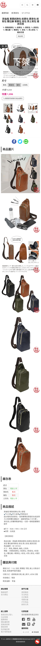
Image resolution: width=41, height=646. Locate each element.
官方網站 (4, 595)
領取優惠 (36, 632)
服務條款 (4, 619)
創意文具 (24, 604)
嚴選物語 (5, 13)
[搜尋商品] (27, 5)
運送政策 (4, 627)
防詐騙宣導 (5, 629)
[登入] (22, 5)
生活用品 (24, 595)
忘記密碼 (4, 617)
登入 (11, 615)
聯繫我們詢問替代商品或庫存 (14, 98)
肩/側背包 (15, 13)
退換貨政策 (5, 624)
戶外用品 (24, 602)
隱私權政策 (5, 622)
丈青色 (25, 85)
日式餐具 (24, 597)
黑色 (4, 85)
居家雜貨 (24, 592)
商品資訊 (20, 36)
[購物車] (32, 5)
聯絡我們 (4, 592)
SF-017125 (26, 13)
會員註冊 (4, 615)
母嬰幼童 (24, 600)
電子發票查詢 (6, 632)
